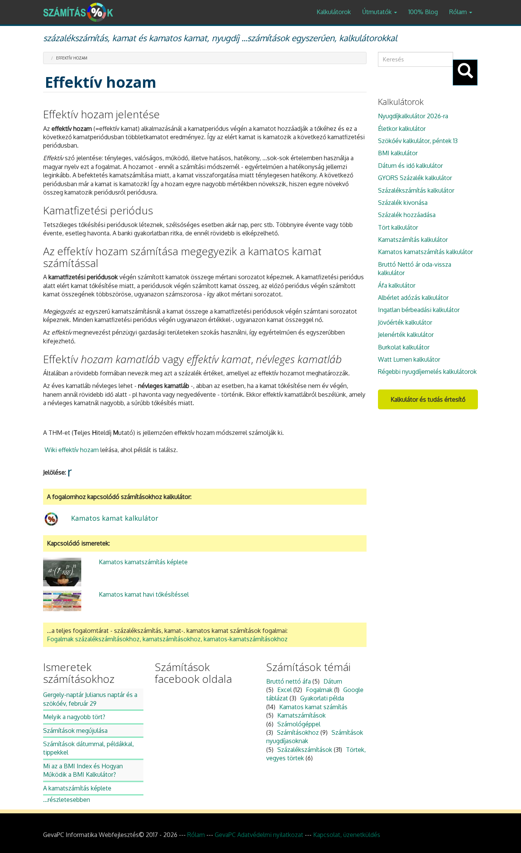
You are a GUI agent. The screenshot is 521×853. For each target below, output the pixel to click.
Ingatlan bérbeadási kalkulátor (419, 310)
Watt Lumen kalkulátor (409, 359)
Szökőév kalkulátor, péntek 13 (418, 141)
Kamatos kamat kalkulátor (114, 518)
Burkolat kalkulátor (403, 347)
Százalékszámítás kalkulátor (416, 190)
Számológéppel (298, 724)
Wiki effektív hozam (72, 450)
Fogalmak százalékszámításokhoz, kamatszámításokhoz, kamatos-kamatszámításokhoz (167, 639)
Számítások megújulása (75, 730)
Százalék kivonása (403, 202)
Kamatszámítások (301, 715)
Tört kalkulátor (398, 227)
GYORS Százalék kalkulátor (415, 178)
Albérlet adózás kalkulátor (413, 297)
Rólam (458, 12)
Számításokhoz (298, 732)
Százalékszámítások (304, 749)
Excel (284, 690)
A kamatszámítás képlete (77, 788)
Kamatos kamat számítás (313, 707)
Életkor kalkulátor (402, 128)
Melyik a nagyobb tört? (74, 717)
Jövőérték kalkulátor (405, 322)
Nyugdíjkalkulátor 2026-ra (413, 116)
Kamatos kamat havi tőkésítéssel (144, 594)
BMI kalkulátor (398, 153)
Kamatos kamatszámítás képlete (143, 562)
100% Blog (423, 12)
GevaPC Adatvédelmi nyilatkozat (259, 835)
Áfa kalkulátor (396, 285)
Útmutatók (377, 12)
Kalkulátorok (334, 12)
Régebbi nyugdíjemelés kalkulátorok (427, 371)
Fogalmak (319, 690)
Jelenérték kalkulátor (406, 334)
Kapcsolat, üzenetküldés (346, 835)
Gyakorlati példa (322, 698)
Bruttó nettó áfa (288, 681)
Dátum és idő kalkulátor (410, 165)
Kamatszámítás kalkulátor (413, 239)
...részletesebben (66, 799)
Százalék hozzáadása (407, 215)
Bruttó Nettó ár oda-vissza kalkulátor (414, 269)
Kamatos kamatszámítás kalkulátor (425, 252)
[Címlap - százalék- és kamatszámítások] (81, 12)
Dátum (332, 681)
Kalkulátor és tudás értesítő (428, 399)
